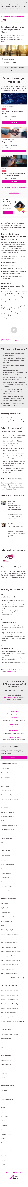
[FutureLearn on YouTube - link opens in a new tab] (17, 1172)
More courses (14, 70)
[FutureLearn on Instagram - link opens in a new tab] (11, 1172)
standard (11, 340)
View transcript (5, 339)
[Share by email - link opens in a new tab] (22, 691)
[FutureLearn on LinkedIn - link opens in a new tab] (21, 1172)
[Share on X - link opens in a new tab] (10, 691)
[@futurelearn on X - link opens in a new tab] (14, 1172)
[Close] (26, 2)
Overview (6, 67)
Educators (21, 67)
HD (16, 340)
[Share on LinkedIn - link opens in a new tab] (14, 691)
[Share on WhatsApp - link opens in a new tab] (18, 691)
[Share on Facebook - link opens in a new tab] (6, 691)
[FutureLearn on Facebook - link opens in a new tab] (7, 1172)
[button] (14, 122)
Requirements (13, 67)
